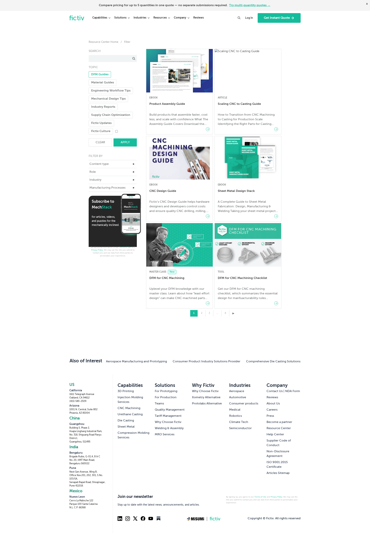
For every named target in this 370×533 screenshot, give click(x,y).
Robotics (235, 416)
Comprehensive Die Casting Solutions (273, 361)
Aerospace (236, 391)
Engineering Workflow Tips (110, 90)
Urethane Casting (130, 414)
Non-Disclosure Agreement (278, 454)
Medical (234, 409)
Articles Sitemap (278, 473)
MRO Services (164, 434)
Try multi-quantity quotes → (249, 5)
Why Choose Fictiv (168, 422)
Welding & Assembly (169, 428)
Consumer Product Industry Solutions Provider (206, 361)
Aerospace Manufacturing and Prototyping (136, 361)
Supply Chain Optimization (110, 115)
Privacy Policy (97, 250)
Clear (100, 142)
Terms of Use (125, 247)
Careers (272, 409)
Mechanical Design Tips (108, 98)
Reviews (198, 17)
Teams (159, 403)
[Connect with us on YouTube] (150, 518)
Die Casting (126, 420)
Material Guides (102, 82)
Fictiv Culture (100, 131)
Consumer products (243, 403)
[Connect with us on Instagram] (127, 518)
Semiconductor (240, 428)
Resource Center (279, 428)
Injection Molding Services (130, 400)
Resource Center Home (103, 42)
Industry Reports (103, 106)
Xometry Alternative (206, 397)
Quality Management (170, 409)
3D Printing (126, 391)
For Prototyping (166, 391)
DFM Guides (99, 74)
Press (270, 416)
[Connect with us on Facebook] (143, 518)
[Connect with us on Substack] (158, 518)
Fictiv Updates (101, 123)
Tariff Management (168, 416)
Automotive (237, 397)
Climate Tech (238, 422)
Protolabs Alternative (207, 403)
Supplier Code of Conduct (279, 443)
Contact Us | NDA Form (283, 391)
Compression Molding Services (133, 435)
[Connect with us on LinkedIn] (120, 518)
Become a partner (279, 422)
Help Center (275, 434)
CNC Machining (129, 408)
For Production (166, 397)
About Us (273, 403)
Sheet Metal (126, 426)
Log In (249, 18)
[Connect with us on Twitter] (135, 518)
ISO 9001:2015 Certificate (277, 465)
